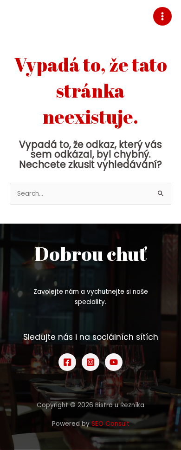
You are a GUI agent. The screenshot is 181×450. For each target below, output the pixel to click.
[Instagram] (90, 362)
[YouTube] (114, 362)
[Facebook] (67, 362)
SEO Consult (110, 423)
